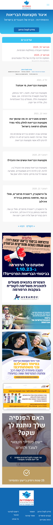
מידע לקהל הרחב (44, 512)
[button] (26, 29)
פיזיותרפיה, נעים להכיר (25, 71)
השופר (32, 512)
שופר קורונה (30, 516)
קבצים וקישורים (45, 516)
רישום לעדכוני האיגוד (13, 513)
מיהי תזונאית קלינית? (33, 74)
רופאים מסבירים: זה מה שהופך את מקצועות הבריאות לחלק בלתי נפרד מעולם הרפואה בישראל (28, 123)
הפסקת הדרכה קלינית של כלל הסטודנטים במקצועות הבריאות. (30, 54)
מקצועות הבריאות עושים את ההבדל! (27, 160)
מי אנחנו (15, 519)
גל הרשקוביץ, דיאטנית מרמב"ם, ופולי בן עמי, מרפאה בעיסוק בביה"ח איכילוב (27, 198)
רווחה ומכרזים (45, 520)
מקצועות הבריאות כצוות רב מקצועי (38, 71)
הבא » (21, 226)
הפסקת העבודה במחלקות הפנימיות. (33, 45)
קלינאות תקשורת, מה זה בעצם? (22, 74)
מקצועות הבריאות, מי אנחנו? (31, 85)
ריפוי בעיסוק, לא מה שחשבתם (14, 71)
